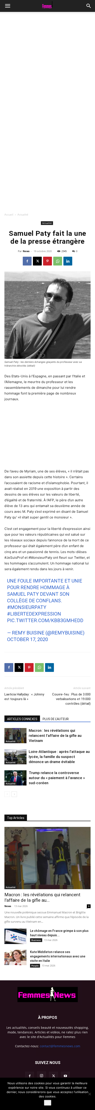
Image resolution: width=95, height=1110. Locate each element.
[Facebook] (27, 261)
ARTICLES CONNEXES (22, 719)
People (35, 965)
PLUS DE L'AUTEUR (56, 719)
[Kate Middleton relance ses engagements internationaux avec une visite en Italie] (15, 957)
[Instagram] (41, 1075)
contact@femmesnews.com (60, 1046)
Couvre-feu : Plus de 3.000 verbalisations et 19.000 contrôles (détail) (71, 699)
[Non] (89, 1094)
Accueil (8, 214)
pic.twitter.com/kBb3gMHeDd (45, 620)
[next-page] (14, 794)
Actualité (22, 214)
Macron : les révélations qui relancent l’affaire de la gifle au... (42, 897)
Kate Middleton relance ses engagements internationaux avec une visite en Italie (57, 956)
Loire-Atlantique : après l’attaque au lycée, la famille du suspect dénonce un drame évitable (59, 756)
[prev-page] (7, 794)
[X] (37, 261)
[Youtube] (65, 1076)
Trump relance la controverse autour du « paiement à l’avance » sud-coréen (57, 778)
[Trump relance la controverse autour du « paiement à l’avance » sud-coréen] (15, 777)
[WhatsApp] (57, 261)
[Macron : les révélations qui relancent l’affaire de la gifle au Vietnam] (15, 735)
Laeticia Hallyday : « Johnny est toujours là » (24, 696)
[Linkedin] (67, 261)
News (26, 251)
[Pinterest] (47, 261)
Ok (47, 1102)
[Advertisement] (47, 61)
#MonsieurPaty (26, 607)
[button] (89, 6)
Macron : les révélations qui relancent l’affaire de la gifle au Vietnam (55, 735)
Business (36, 940)
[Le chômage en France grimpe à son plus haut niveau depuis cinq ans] (15, 936)
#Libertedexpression (34, 614)
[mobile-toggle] (7, 6)
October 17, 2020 (27, 639)
